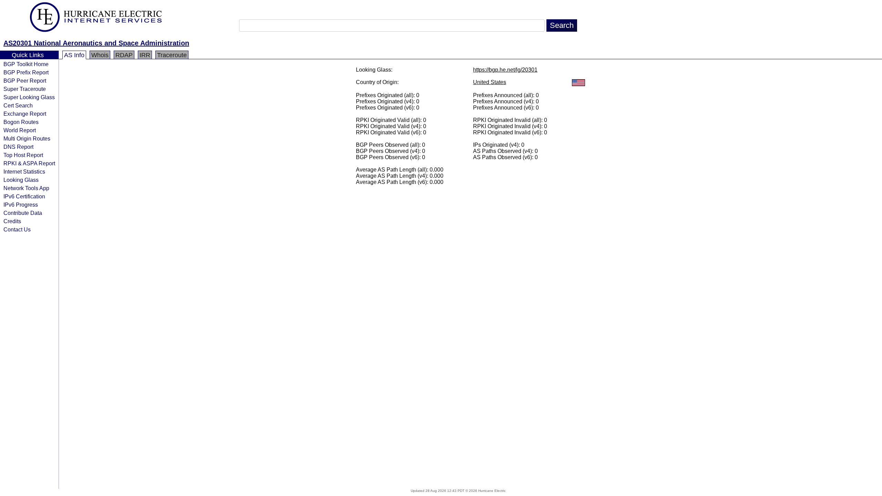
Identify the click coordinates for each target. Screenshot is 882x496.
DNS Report (18, 147)
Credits (12, 221)
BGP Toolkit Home (26, 64)
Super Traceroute (24, 89)
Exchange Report (24, 114)
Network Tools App (26, 188)
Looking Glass (21, 180)
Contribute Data (22, 213)
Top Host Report (23, 155)
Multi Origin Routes (26, 138)
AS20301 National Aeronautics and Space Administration (96, 43)
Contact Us (17, 229)
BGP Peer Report (24, 81)
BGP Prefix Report (26, 72)
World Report (19, 130)
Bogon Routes (21, 122)
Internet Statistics (24, 171)
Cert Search (18, 105)
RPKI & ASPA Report (29, 163)
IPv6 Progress (20, 205)
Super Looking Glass (29, 97)
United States (489, 82)
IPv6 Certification (24, 196)
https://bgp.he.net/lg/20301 (505, 70)
